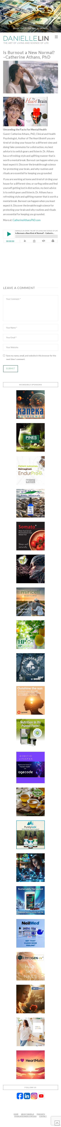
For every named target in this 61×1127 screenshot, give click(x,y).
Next (55, 16)
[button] (56, 37)
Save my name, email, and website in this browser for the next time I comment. (31, 357)
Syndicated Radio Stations (25, 1116)
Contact (43, 1116)
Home (16, 1114)
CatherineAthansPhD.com (27, 220)
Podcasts (41, 1114)
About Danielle (27, 1114)
